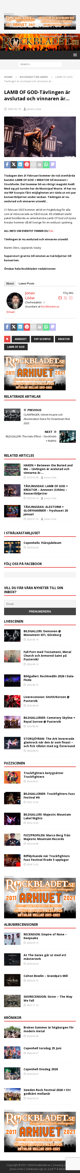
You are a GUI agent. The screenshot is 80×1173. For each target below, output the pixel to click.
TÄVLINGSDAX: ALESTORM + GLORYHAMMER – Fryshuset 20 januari (46, 510)
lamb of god (16, 347)
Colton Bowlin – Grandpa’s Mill (46, 976)
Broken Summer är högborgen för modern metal (49, 1029)
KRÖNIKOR (12, 1017)
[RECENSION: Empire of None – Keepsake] (12, 939)
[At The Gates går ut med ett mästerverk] (12, 959)
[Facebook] (60, 297)
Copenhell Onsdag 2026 (41, 1069)
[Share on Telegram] (59, 165)
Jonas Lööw (34, 109)
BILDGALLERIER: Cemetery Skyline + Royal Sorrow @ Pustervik (49, 719)
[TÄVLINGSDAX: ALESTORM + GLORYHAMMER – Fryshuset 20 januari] (12, 511)
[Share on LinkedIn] (20, 165)
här (51, 231)
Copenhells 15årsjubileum (42, 543)
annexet (21, 339)
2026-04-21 (32, 781)
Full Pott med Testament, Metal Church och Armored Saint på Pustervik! (47, 655)
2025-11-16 (32, 1005)
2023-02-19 (14, 109)
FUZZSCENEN (14, 763)
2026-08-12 (32, 664)
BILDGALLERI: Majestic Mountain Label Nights (47, 816)
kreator (64, 339)
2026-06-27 (32, 1053)
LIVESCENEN (13, 621)
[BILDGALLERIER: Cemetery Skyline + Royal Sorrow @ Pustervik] (12, 722)
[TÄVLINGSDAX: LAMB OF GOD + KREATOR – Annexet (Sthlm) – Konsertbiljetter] (12, 490)
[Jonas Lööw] (15, 307)
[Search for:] (40, 64)
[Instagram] (70, 297)
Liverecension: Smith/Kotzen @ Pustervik (47, 699)
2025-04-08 (32, 843)
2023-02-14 (32, 498)
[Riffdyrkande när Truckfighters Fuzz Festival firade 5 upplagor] (12, 860)
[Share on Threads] (72, 165)
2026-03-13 (32, 980)
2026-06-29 (32, 547)
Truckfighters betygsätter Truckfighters (43, 775)
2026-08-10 (32, 684)
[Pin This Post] (27, 165)
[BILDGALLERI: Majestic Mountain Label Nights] (12, 819)
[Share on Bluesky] (65, 165)
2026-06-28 (32, 1036)
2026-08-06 (32, 705)
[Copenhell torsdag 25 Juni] (12, 1052)
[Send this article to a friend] (33, 165)
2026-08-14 (32, 639)
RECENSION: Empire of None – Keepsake (45, 936)
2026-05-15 (32, 942)
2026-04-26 (32, 963)
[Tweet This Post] (14, 165)
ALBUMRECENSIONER (21, 924)
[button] (74, 55)
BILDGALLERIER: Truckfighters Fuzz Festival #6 (49, 795)
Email (11, 312)
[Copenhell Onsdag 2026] (12, 1073)
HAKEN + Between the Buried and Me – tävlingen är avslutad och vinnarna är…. (48, 469)
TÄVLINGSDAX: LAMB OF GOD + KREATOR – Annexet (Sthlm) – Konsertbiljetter (46, 489)
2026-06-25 (32, 1073)
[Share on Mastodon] (52, 165)
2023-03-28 (32, 477)
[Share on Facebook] (7, 165)
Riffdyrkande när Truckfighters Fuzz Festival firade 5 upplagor (47, 858)
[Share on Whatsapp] (46, 165)
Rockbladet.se (50, 306)
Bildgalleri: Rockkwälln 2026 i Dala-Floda (49, 678)
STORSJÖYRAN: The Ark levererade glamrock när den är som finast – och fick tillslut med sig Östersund (49, 742)
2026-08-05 (32, 750)
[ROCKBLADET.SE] (40, 48)
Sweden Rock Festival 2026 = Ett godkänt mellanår (47, 1092)
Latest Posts (26, 283)
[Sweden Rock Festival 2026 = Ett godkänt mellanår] (12, 1094)
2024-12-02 (32, 864)
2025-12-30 (32, 802)
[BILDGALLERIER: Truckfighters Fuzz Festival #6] (12, 798)
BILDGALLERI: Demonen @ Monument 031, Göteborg (42, 633)
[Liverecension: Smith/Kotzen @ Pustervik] (12, 701)
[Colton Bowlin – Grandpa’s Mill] (12, 980)
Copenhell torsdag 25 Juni (42, 1048)
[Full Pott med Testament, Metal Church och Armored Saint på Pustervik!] (12, 656)
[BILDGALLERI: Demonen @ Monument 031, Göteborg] (12, 635)
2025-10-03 (32, 822)
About (10, 283)
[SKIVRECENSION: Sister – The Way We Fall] (12, 1001)
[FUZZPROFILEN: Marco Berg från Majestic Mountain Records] (12, 839)
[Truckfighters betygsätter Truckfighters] (12, 777)
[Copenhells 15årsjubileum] (12, 547)
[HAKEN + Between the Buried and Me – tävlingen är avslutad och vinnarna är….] (12, 469)
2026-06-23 (32, 1098)
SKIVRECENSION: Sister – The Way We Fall (48, 998)
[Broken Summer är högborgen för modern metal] (12, 1032)
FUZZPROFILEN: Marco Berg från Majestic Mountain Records (47, 837)
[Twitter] (65, 297)
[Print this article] (40, 165)
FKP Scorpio (42, 339)
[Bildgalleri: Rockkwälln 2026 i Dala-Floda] (12, 680)
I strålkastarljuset (22, 533)
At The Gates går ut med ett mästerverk (45, 957)
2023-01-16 (32, 518)
